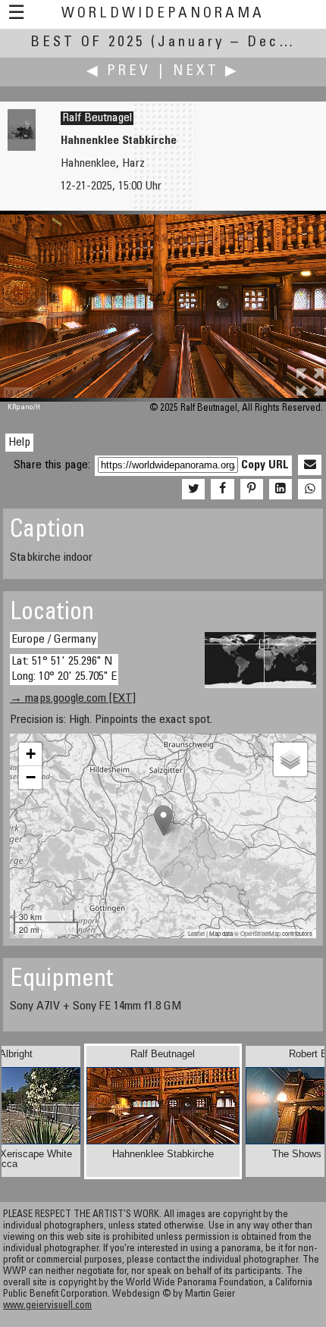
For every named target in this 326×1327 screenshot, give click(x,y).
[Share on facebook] (222, 490)
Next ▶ (206, 71)
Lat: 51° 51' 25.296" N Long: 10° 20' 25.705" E (64, 669)
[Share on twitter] (193, 490)
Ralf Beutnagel (97, 118)
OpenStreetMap (260, 933)
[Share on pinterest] (251, 490)
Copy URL (265, 465)
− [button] (31, 777)
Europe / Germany (53, 640)
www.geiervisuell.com (47, 1306)
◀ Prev (118, 71)
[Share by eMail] (309, 465)
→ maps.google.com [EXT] (73, 699)
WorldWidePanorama (163, 14)
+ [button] (31, 753)
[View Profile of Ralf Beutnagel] (22, 148)
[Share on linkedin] (280, 490)
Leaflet (196, 933)
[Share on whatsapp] (309, 490)
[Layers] (290, 759)
